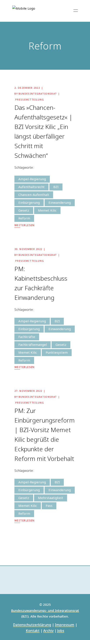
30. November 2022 (28, 249)
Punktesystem (57, 352)
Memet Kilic (47, 210)
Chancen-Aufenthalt (33, 194)
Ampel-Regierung (32, 179)
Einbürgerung (29, 202)
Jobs (60, 631)
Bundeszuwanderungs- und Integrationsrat (45, 610)
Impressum (64, 625)
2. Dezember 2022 (27, 87)
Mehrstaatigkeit (50, 498)
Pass (49, 505)
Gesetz (23, 210)
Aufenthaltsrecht (31, 187)
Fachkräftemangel (32, 344)
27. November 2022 (28, 390)
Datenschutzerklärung (32, 625)
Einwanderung (59, 202)
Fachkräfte (26, 336)
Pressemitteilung (29, 99)
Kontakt (33, 631)
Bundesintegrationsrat (38, 93)
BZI (56, 187)
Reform (24, 218)
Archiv (48, 631)
